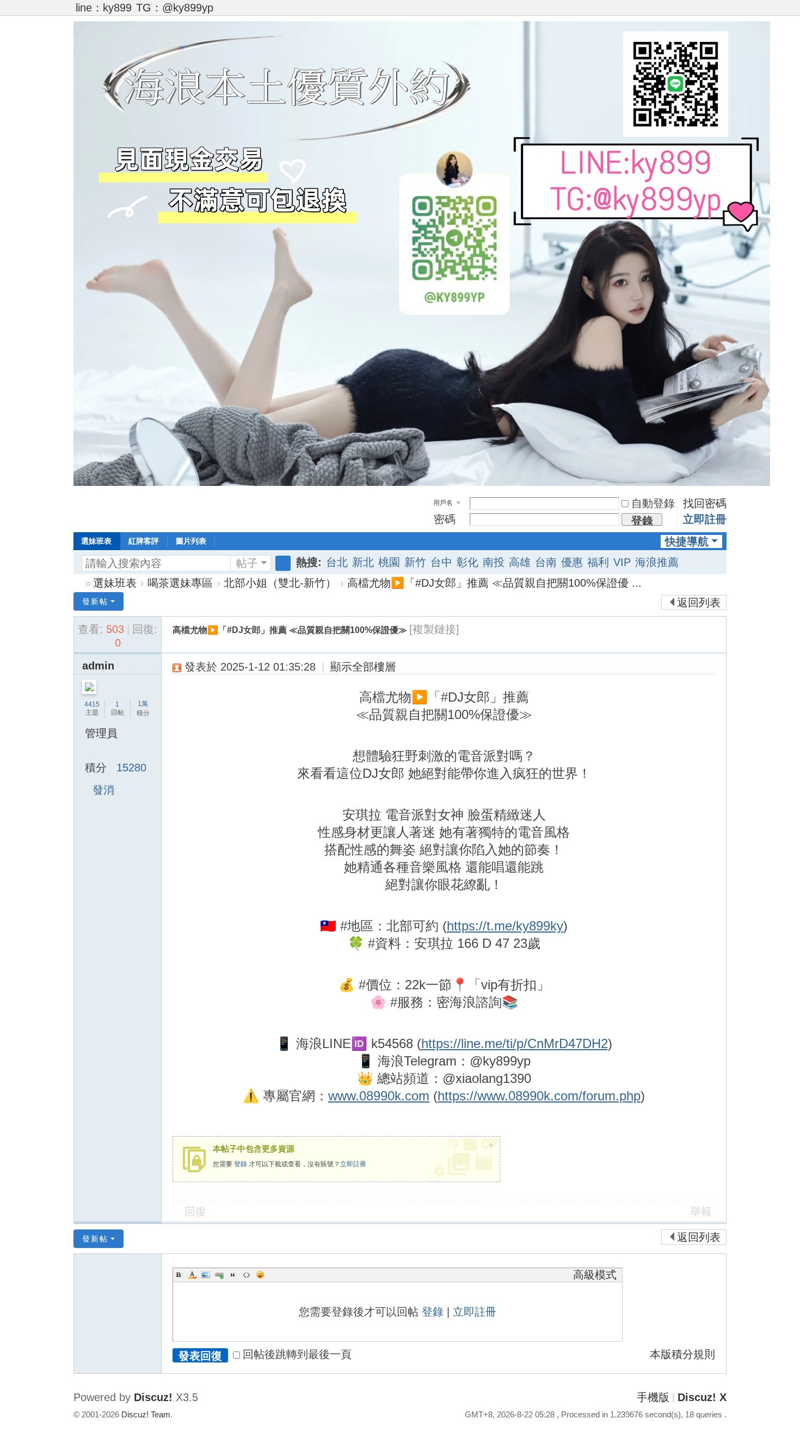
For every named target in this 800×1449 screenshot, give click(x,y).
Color (192, 1274)
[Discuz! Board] (421, 482)
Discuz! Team (145, 1414)
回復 (195, 1211)
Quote (232, 1274)
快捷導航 (687, 541)
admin (98, 666)
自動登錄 (653, 503)
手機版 (653, 1397)
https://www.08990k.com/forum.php (539, 1095)
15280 (131, 768)
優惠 (572, 562)
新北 (363, 562)
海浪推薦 (657, 562)
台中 (441, 562)
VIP (622, 562)
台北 (337, 562)
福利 (598, 562)
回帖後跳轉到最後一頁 (297, 1354)
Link (219, 1274)
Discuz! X (702, 1397)
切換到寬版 (722, 12)
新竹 (415, 562)
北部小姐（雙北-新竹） (280, 583)
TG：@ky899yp (174, 8)
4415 (92, 704)
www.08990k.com (378, 1095)
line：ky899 (104, 8)
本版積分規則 (682, 1354)
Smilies (260, 1274)
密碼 (445, 519)
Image (205, 1274)
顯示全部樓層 (363, 667)
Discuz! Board (77, 583)
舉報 (701, 1211)
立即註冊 (705, 519)
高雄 (520, 562)
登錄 (240, 1164)
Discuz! (153, 1397)
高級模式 (595, 1275)
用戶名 (443, 503)
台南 (546, 562)
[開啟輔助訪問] (711, 8)
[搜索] (283, 563)
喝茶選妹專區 (180, 583)
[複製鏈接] (434, 629)
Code (246, 1274)
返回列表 (699, 602)
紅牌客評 (143, 541)
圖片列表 (191, 541)
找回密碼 (705, 503)
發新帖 (95, 601)
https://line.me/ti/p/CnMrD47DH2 (514, 1043)
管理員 (101, 733)
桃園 (389, 562)
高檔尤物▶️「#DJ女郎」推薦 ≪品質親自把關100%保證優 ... (494, 583)
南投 (493, 562)
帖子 (247, 563)
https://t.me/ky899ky (505, 925)
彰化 (467, 562)
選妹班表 (96, 541)
